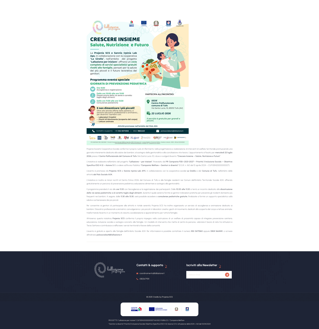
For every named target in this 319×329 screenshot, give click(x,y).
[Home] (109, 270)
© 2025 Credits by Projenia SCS (159, 297)
